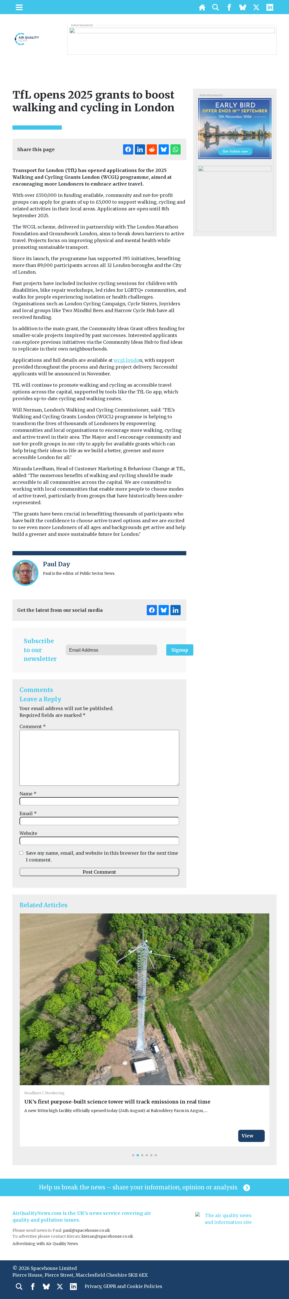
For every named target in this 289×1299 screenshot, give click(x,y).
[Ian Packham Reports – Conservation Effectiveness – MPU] (234, 196)
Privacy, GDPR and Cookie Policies (123, 1286)
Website (28, 833)
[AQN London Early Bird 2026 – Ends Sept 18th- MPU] (234, 128)
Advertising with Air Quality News (45, 1243)
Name (27, 794)
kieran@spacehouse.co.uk (107, 1236)
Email (28, 813)
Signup (179, 650)
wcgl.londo (126, 360)
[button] (133, 1155)
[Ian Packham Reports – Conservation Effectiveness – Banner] (172, 40)
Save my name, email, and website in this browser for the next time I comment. (102, 856)
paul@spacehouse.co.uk (87, 1230)
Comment (32, 726)
